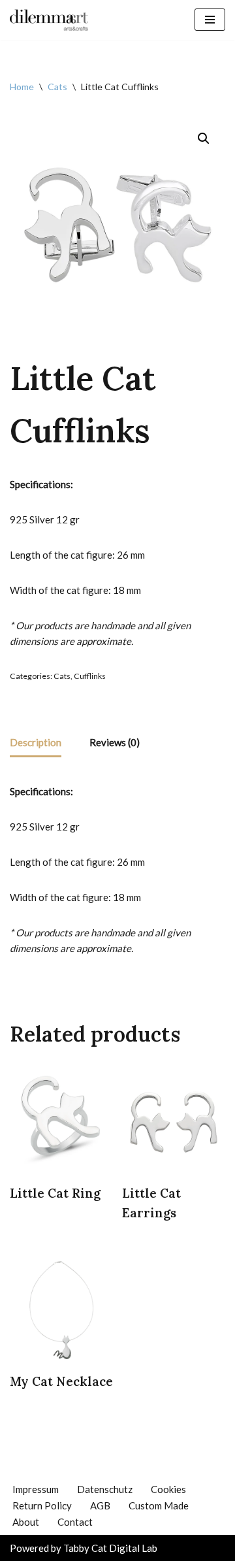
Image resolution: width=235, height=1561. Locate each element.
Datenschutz (105, 1489)
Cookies (168, 1489)
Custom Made (159, 1505)
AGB (100, 1505)
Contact (75, 1522)
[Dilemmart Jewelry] (49, 20)
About (25, 1522)
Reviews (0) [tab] (114, 742)
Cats (57, 86)
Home (22, 86)
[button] (203, 138)
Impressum (35, 1489)
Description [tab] (35, 742)
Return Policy (42, 1505)
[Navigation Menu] (210, 19)
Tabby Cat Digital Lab (110, 1548)
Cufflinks (90, 676)
